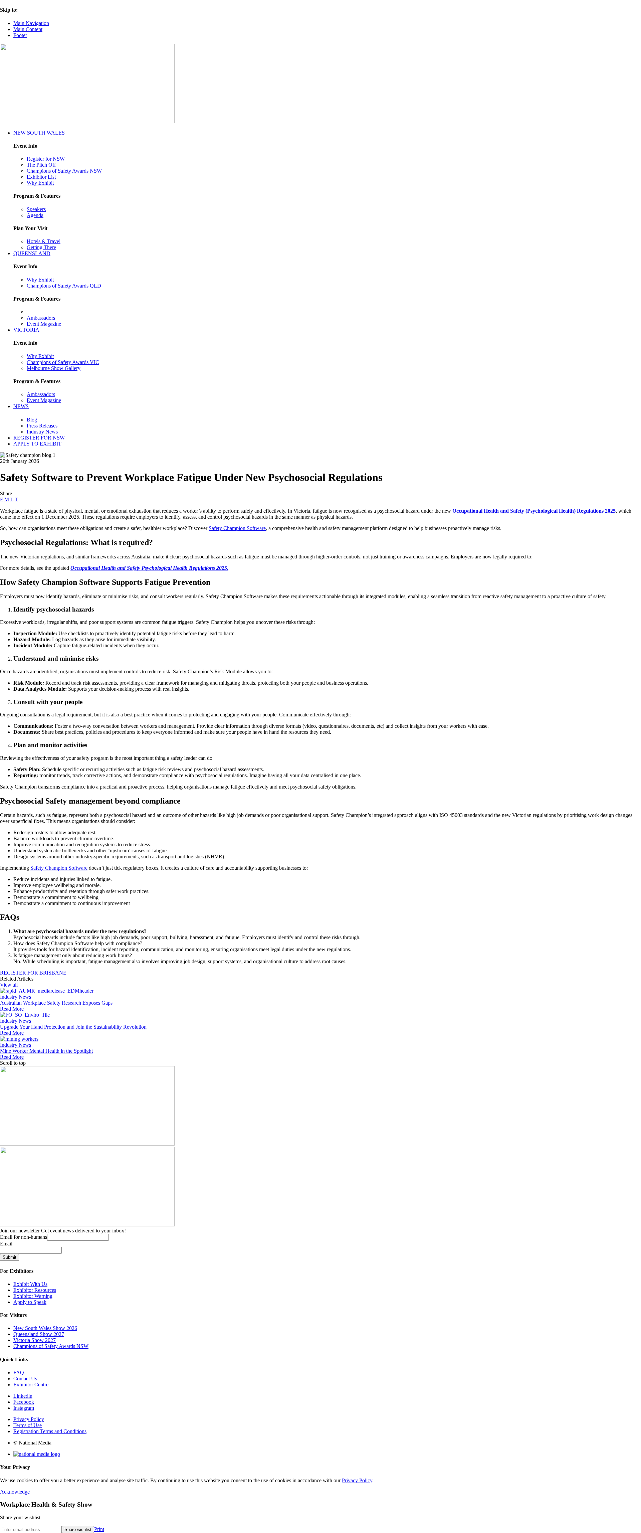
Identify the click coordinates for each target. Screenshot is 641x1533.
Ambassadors (41, 318)
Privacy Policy (28, 1419)
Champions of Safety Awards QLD (64, 286)
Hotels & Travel (43, 241)
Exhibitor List (41, 177)
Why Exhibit (40, 183)
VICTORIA (26, 330)
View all (9, 985)
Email (6, 1243)
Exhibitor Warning (32, 1296)
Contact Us (25, 1378)
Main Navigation (31, 23)
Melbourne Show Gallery (53, 368)
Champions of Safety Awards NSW (64, 171)
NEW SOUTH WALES (39, 133)
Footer (20, 35)
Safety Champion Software (237, 528)
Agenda (35, 215)
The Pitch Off (41, 165)
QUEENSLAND (31, 253)
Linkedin (22, 1396)
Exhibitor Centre (30, 1384)
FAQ (18, 1372)
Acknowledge (15, 1492)
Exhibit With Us (30, 1284)
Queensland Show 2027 (38, 1334)
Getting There (41, 247)
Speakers (36, 209)
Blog (32, 419)
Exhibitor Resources (34, 1290)
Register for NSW (46, 159)
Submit (9, 1257)
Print (99, 1529)
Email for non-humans (23, 1237)
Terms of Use (27, 1425)
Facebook (23, 1402)
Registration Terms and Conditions (49, 1431)
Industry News (42, 432)
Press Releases (42, 426)
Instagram (23, 1408)
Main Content (27, 29)
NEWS (21, 406)
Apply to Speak (29, 1302)
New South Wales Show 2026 (45, 1328)
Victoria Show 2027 (34, 1340)
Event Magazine (44, 324)
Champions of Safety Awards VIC (63, 362)
